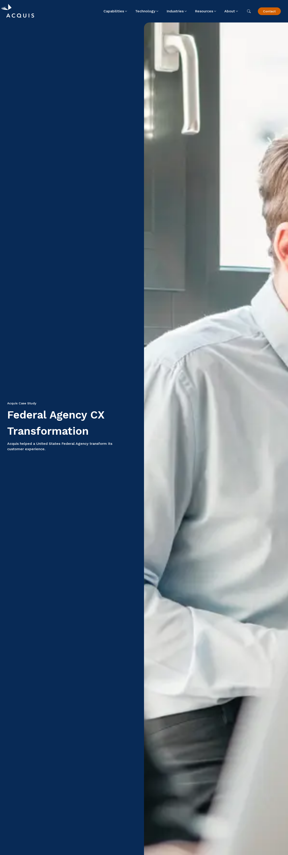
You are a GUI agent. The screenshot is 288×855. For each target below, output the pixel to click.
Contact (269, 11)
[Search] (248, 11)
